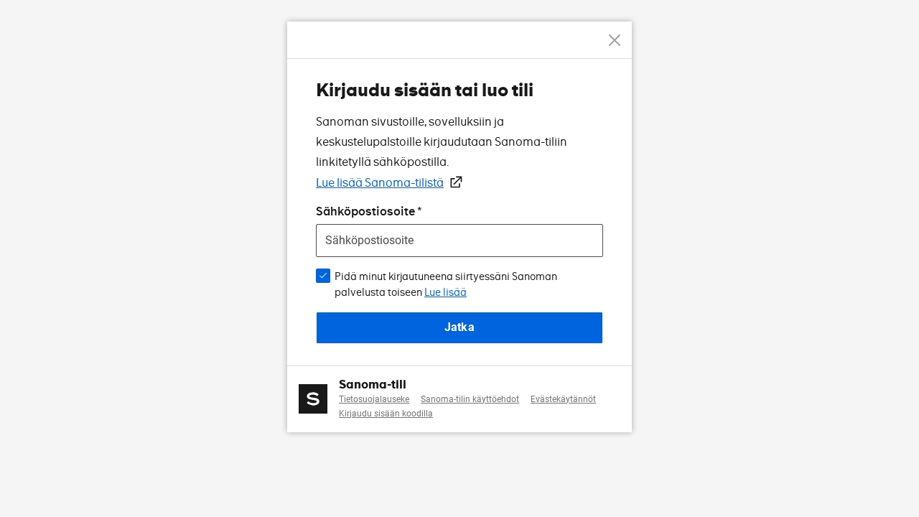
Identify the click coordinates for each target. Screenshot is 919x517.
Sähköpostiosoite (365, 211)
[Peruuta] (614, 40)
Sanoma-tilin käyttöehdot (470, 399)
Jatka (459, 327)
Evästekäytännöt (563, 399)
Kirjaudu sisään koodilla (386, 414)
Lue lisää (445, 292)
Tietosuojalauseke (374, 399)
